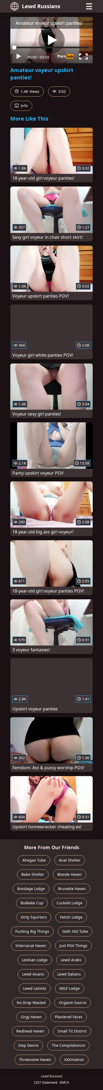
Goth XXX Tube (75, 931)
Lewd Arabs (71, 959)
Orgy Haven (31, 1016)
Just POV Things (73, 945)
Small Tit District (72, 1031)
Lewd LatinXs (34, 988)
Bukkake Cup (32, 902)
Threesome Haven (35, 1059)
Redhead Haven (30, 1031)
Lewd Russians (41, 6)
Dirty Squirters (34, 917)
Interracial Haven (31, 945)
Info (24, 105)
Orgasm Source (72, 1002)
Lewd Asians (33, 974)
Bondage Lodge (31, 888)
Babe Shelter (32, 874)
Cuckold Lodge (69, 902)
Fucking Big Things (32, 931)
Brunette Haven (72, 888)
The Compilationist (68, 1045)
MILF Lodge (69, 988)
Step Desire (28, 1045)
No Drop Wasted (31, 1002)
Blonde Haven (69, 874)
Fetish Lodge (71, 917)
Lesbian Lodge (35, 959)
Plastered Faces (68, 1016)
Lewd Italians (69, 974)
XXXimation (74, 1059)
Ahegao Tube (34, 860)
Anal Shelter (70, 860)
